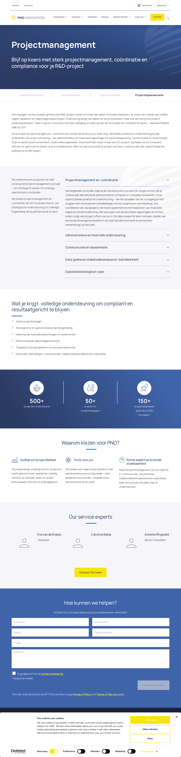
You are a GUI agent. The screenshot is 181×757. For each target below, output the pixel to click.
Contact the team (90, 572)
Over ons (139, 16)
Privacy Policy (82, 694)
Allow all (150, 720)
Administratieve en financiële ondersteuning (95, 235)
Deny (150, 738)
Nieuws (105, 16)
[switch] (81, 751)
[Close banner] (177, 717)
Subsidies (92, 16)
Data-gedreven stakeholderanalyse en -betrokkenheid (101, 259)
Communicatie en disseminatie (86, 247)
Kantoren (16, 5)
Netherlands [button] (154, 5)
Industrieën (59, 16)
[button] (167, 18)
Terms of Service (107, 694)
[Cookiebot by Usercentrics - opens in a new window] (18, 751)
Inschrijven (28, 5)
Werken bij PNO (120, 16)
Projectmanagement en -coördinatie (91, 180)
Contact (157, 16)
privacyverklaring (52, 673)
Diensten (76, 16)
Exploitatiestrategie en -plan (84, 272)
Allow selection (150, 729)
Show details (147, 751)
